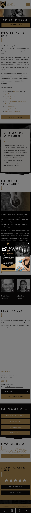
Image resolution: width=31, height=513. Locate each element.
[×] (15, 256)
